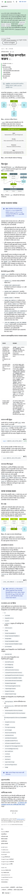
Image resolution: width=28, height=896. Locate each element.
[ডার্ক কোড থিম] (24, 439)
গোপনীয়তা (9, 889)
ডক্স (6, 48)
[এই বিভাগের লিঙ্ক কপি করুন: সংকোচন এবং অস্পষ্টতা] (17, 603)
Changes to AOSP (20, 29)
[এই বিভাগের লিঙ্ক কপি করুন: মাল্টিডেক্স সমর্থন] (13, 793)
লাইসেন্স (4, 889)
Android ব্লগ (4, 854)
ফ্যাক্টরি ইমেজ (4, 841)
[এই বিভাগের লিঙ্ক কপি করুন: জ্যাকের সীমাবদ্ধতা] (14, 464)
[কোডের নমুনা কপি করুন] (26, 439)
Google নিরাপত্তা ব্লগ (5, 857)
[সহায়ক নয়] (13, 52)
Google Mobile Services (6, 877)
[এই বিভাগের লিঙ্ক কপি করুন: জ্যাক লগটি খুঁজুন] (13, 420)
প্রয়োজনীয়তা (3, 834)
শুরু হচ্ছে (11, 48)
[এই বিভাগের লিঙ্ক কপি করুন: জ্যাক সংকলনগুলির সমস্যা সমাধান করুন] (2, 338)
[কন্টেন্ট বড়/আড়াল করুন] (12, 64)
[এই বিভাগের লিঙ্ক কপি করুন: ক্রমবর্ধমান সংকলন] (14, 545)
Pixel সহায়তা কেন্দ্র (5, 872)
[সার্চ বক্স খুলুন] (14, 2)
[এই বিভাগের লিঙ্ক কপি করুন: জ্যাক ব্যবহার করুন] (17, 491)
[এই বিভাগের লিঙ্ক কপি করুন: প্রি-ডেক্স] (7, 504)
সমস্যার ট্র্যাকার (4, 882)
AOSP (2, 48)
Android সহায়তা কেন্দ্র (6, 870)
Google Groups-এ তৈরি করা (7, 861)
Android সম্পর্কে (5, 887)
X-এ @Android (4, 849)
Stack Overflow (5, 879)
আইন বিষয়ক (19, 887)
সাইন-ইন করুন (22, 1)
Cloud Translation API (13, 40)
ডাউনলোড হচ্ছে (4, 836)
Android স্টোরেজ (5, 831)
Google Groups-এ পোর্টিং (7, 864)
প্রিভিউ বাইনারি (4, 838)
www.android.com (5, 875)
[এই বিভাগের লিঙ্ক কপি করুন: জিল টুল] (9, 164)
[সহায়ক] (11, 52)
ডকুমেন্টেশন (4, 6)
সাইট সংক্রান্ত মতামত (18, 889)
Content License (20, 819)
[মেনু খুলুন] (2, 2)
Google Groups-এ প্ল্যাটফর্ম (7, 859)
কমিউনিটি (12, 887)
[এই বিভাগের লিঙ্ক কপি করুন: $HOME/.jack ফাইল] (15, 271)
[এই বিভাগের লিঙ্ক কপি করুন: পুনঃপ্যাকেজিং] (11, 780)
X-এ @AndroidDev (5, 852)
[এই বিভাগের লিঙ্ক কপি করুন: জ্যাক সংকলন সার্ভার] (18, 203)
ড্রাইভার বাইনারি (4, 843)
